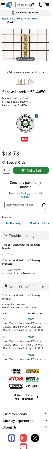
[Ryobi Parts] (16, 378)
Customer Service (15, 414)
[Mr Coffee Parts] (32, 386)
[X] (35, 438)
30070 (31, 337)
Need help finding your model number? (25, 195)
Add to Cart (34, 170)
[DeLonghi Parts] (16, 386)
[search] (32, 5)
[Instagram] (23, 438)
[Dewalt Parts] (32, 371)
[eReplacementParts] (9, 4)
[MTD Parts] (32, 378)
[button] (3, 5)
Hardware (32, 18)
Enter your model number (20, 204)
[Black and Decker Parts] (16, 371)
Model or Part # (26, 4)
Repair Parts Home (12, 18)
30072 (31, 355)
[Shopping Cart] (46, 5)
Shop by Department (18, 421)
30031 (31, 319)
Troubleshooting (13, 223)
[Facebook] (11, 438)
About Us (9, 427)
